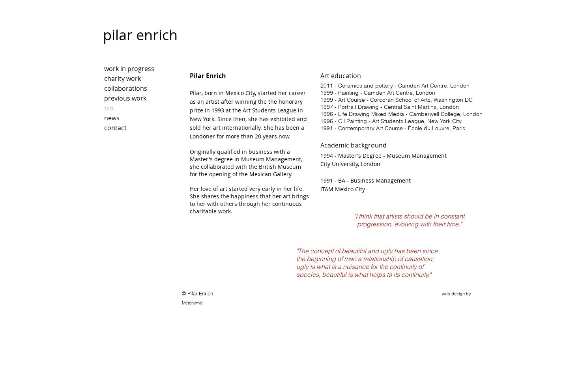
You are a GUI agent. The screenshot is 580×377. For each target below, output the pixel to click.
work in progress (129, 68)
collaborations (125, 88)
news (112, 118)
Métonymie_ (193, 303)
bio (109, 108)
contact (115, 127)
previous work (125, 98)
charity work (122, 78)
